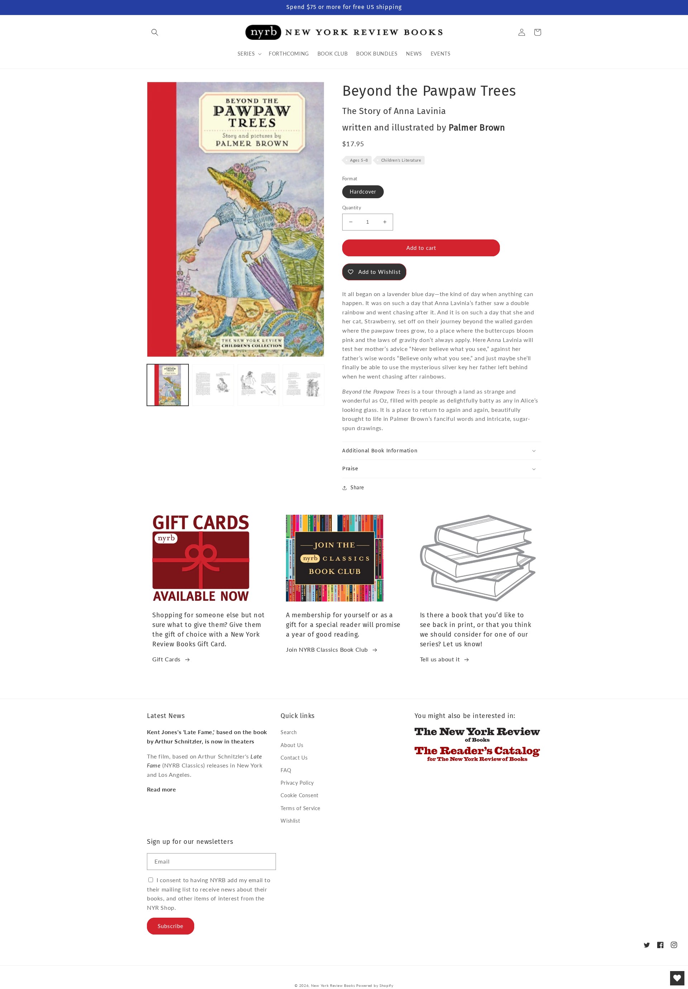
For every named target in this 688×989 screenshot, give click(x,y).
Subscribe (170, 926)
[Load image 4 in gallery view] (303, 385)
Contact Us (294, 758)
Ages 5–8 (359, 160)
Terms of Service (300, 808)
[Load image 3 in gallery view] (258, 385)
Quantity (351, 207)
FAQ (286, 770)
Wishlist (290, 821)
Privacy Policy (297, 783)
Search (289, 732)
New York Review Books (333, 985)
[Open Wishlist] (677, 978)
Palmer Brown (477, 128)
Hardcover (363, 192)
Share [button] (357, 487)
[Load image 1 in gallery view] (167, 385)
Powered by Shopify (374, 985)
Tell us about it (440, 659)
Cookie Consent (299, 795)
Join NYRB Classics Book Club (327, 649)
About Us (292, 745)
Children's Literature (401, 160)
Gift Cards (166, 659)
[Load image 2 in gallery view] (213, 385)
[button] (155, 32)
